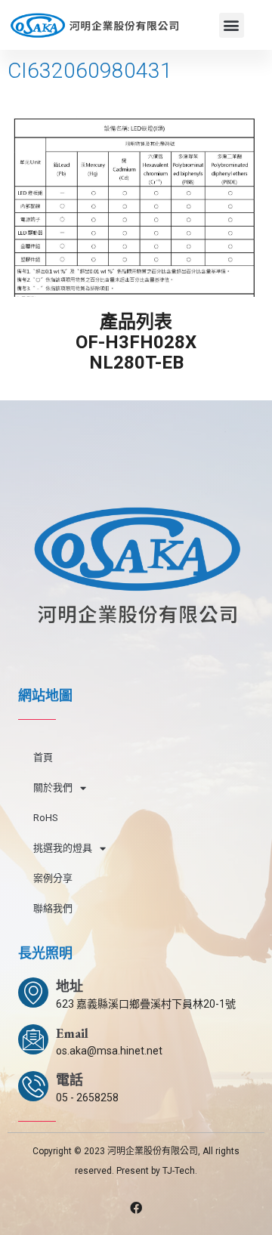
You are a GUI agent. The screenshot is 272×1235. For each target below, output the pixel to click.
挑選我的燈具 (62, 848)
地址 (69, 986)
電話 (69, 1079)
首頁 (43, 757)
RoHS (45, 817)
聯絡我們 (53, 908)
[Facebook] (136, 1208)
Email (72, 1033)
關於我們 (53, 787)
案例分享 (53, 878)
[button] (231, 25)
